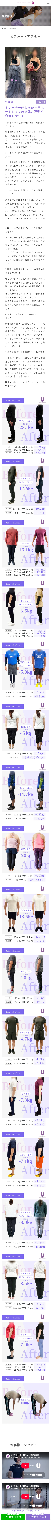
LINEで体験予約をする (13, 1517)
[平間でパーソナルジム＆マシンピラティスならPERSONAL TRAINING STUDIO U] (25, 3)
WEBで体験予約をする (38, 1517)
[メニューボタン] (48, 3)
